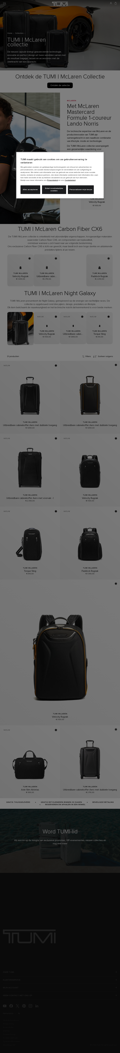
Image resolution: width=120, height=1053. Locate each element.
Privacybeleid (52, 180)
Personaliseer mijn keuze (81, 190)
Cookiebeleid (70, 180)
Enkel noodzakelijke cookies (54, 189)
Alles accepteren (30, 190)
